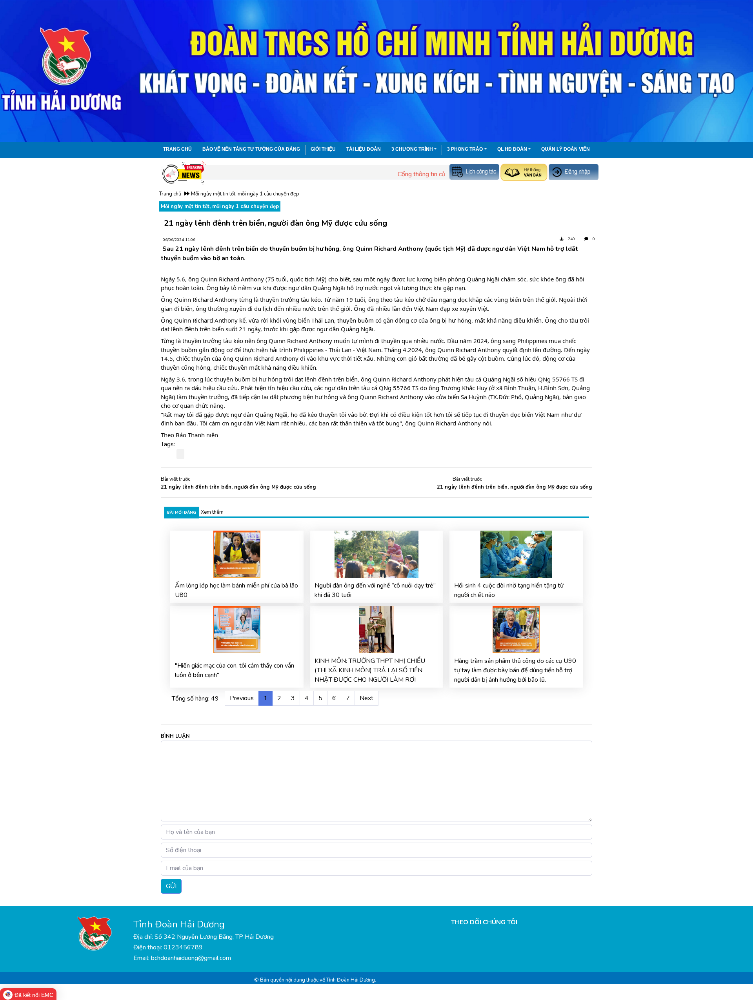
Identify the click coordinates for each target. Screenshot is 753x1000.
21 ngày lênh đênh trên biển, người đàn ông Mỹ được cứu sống (238, 487)
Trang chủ (177, 149)
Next (366, 698)
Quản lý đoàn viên (565, 149)
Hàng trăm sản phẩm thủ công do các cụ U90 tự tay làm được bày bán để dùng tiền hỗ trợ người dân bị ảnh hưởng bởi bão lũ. (515, 670)
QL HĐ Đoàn (512, 149)
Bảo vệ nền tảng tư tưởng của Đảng (251, 149)
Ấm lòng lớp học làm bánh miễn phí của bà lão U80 (236, 590)
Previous (242, 698)
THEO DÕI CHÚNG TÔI (484, 922)
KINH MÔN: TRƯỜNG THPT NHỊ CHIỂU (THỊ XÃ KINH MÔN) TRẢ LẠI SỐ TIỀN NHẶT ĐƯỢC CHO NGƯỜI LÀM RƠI (370, 670)
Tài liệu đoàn (363, 149)
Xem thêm (212, 512)
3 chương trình (412, 149)
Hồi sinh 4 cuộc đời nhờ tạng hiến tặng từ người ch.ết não (509, 590)
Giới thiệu (323, 149)
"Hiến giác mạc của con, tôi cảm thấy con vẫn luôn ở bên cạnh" (234, 670)
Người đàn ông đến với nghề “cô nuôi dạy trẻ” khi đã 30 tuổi (375, 590)
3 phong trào (465, 149)
